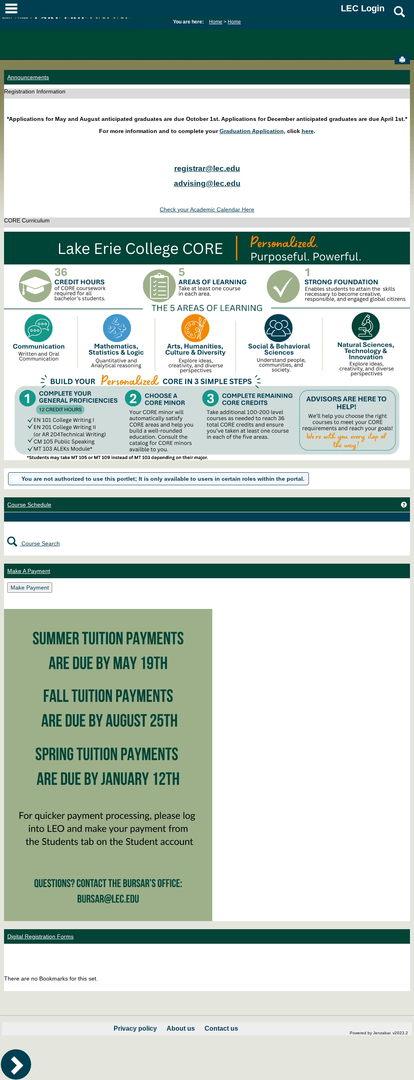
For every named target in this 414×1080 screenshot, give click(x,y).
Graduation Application (252, 131)
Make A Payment (28, 571)
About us (181, 1028)
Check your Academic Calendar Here (207, 209)
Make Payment (30, 587)
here (308, 131)
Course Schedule (29, 504)
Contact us (221, 1028)
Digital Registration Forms (40, 936)
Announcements (28, 77)
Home (215, 22)
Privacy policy (135, 1028)
